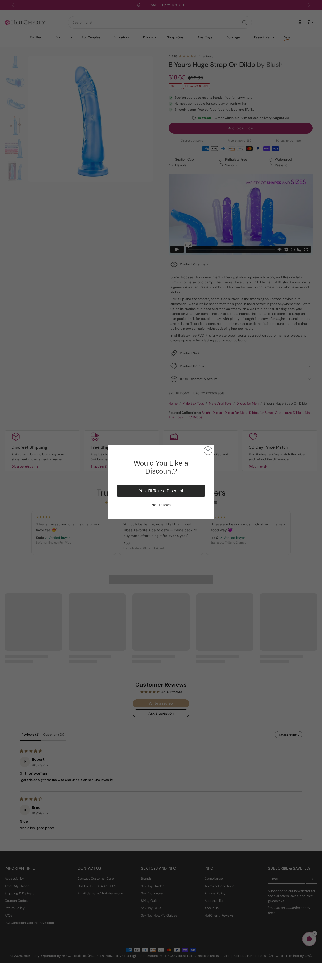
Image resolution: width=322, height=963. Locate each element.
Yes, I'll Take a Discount (161, 490)
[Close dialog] (208, 451)
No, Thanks (161, 505)
